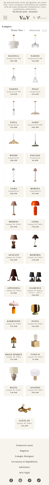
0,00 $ (43, 18)
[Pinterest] (30, 481)
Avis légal (24, 472)
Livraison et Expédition (24, 461)
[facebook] (11, 481)
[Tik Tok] (39, 481)
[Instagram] (21, 481)
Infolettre (24, 467)
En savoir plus (20, 11)
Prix (44, 30)
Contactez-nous (24, 445)
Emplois (24, 450)
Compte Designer (24, 456)
